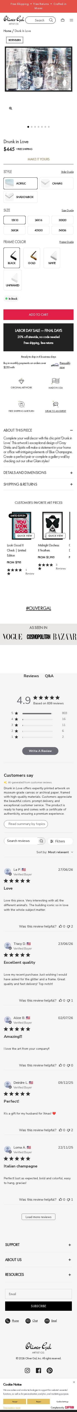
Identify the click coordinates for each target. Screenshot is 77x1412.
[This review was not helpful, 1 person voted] (68, 1000)
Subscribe (38, 1306)
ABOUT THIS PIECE (17, 430)
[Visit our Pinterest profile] (49, 1370)
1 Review (29, 571)
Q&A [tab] (49, 675)
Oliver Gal (31, 1358)
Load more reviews (39, 1217)
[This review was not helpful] (68, 926)
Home (7, 31)
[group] (38, 76)
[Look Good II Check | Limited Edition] (21, 525)
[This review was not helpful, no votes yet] (68, 1065)
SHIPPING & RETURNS (20, 484)
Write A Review (40, 751)
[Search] (51, 20)
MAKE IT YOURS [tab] (39, 159)
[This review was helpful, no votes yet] (60, 926)
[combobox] (40, 20)
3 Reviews (61, 566)
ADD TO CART (38, 314)
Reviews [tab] (31, 675)
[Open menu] (71, 20)
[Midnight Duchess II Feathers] (52, 525)
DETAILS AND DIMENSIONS (24, 472)
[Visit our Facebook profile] (38, 1370)
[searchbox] (20, 841)
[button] (28, 127)
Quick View (24, 535)
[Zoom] (9, 108)
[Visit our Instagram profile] (27, 1370)
